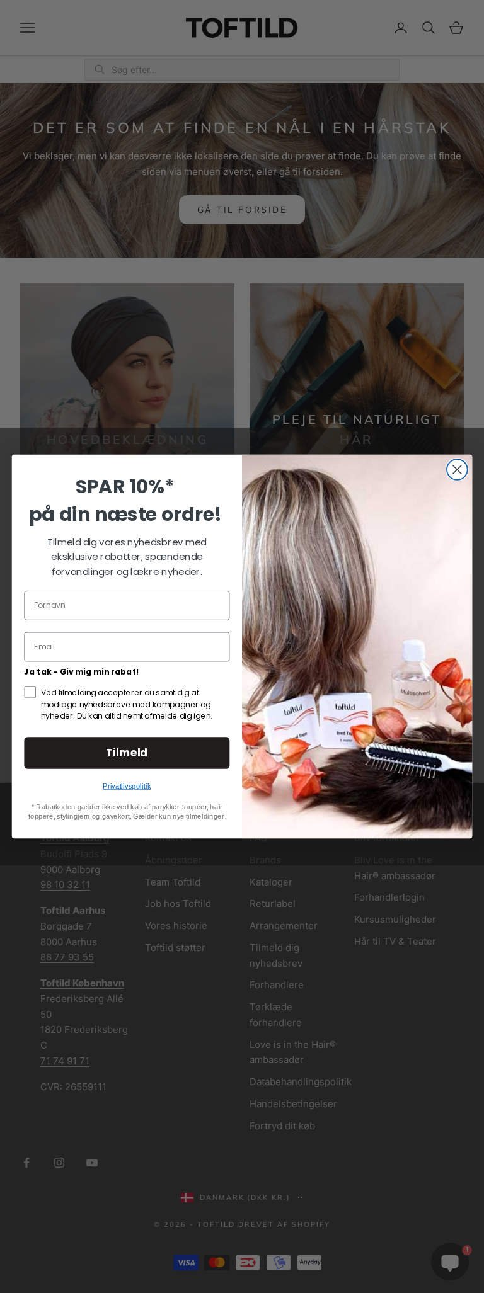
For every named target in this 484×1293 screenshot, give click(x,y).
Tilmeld (126, 752)
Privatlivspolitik (127, 786)
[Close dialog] (457, 469)
